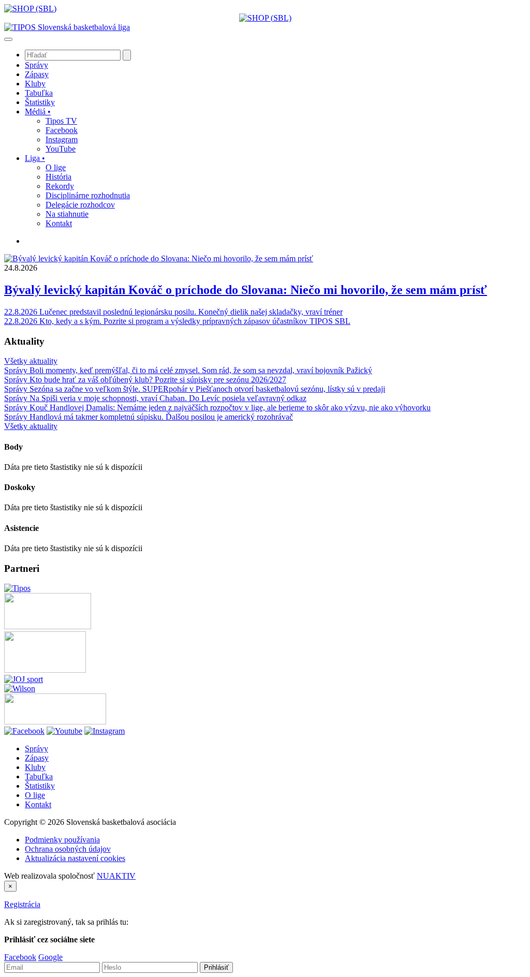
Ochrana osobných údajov (68, 849)
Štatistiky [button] (40, 102)
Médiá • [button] (38, 111)
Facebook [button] (62, 130)
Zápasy (37, 757)
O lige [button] (56, 167)
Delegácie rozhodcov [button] (80, 204)
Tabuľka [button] (39, 92)
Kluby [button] (35, 83)
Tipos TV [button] (61, 120)
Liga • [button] (35, 158)
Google (50, 957)
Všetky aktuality (30, 361)
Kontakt (38, 804)
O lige (35, 795)
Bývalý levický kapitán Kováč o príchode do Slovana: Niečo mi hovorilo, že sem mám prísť (245, 290)
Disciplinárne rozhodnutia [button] (88, 195)
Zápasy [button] (37, 74)
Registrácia (22, 904)
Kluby (35, 767)
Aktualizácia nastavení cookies (75, 858)
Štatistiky (40, 785)
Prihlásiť (216, 967)
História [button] (58, 176)
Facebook (20, 957)
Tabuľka (39, 776)
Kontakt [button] (59, 223)
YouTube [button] (61, 148)
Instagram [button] (62, 139)
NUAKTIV (116, 875)
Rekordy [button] (60, 186)
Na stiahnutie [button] (67, 214)
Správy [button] (36, 65)
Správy (36, 748)
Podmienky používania (62, 839)
